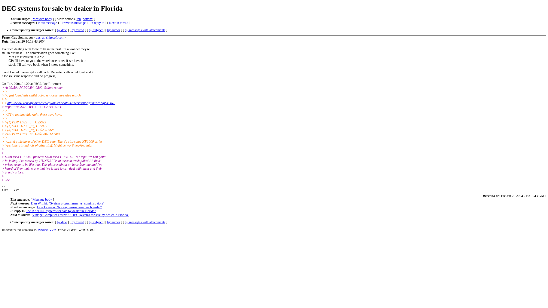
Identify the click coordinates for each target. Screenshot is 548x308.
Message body (42, 19)
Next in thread (118, 23)
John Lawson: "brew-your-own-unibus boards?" (69, 207)
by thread (77, 30)
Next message (47, 23)
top (79, 19)
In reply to (97, 23)
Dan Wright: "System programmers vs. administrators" (67, 203)
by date (62, 30)
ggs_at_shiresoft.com (50, 37)
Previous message (74, 23)
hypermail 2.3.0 (47, 229)
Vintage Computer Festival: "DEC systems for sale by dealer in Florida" (80, 215)
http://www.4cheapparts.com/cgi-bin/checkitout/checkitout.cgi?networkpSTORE (61, 103)
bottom (87, 19)
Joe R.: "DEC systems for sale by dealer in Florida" (61, 211)
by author (113, 30)
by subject (96, 30)
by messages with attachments (145, 30)
